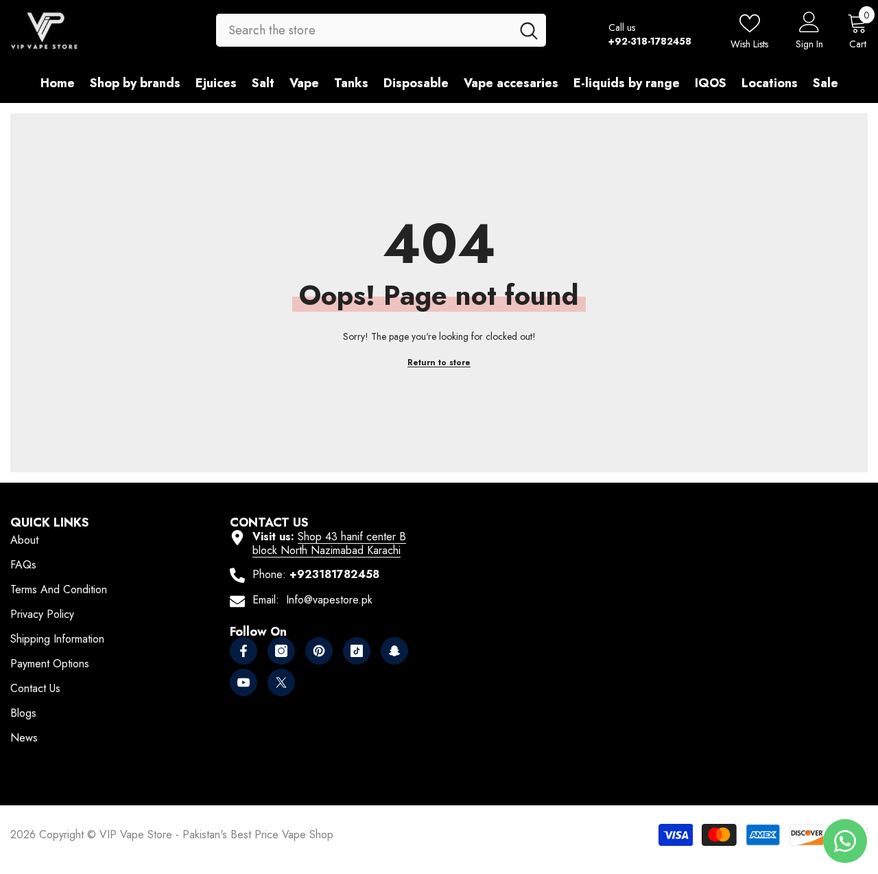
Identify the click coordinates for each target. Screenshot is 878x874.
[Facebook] (243, 651)
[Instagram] (281, 651)
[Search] (381, 30)
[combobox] (363, 30)
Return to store (439, 362)
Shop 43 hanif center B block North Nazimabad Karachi (329, 543)
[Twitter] (281, 682)
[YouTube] (243, 682)
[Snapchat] (394, 651)
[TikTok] (356, 651)
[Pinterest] (319, 651)
